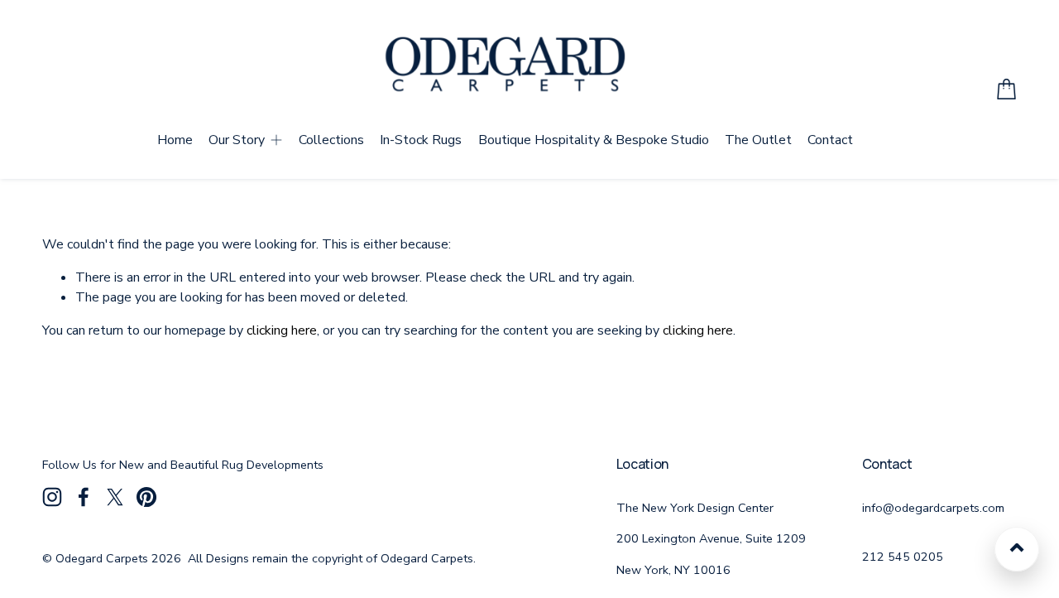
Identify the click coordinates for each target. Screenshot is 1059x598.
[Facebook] (83, 497)
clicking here (282, 330)
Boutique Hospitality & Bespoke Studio (593, 140)
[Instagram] (52, 497)
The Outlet (758, 140)
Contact (830, 140)
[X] (115, 497)
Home (175, 140)
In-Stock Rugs (421, 140)
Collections (331, 140)
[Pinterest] (146, 497)
